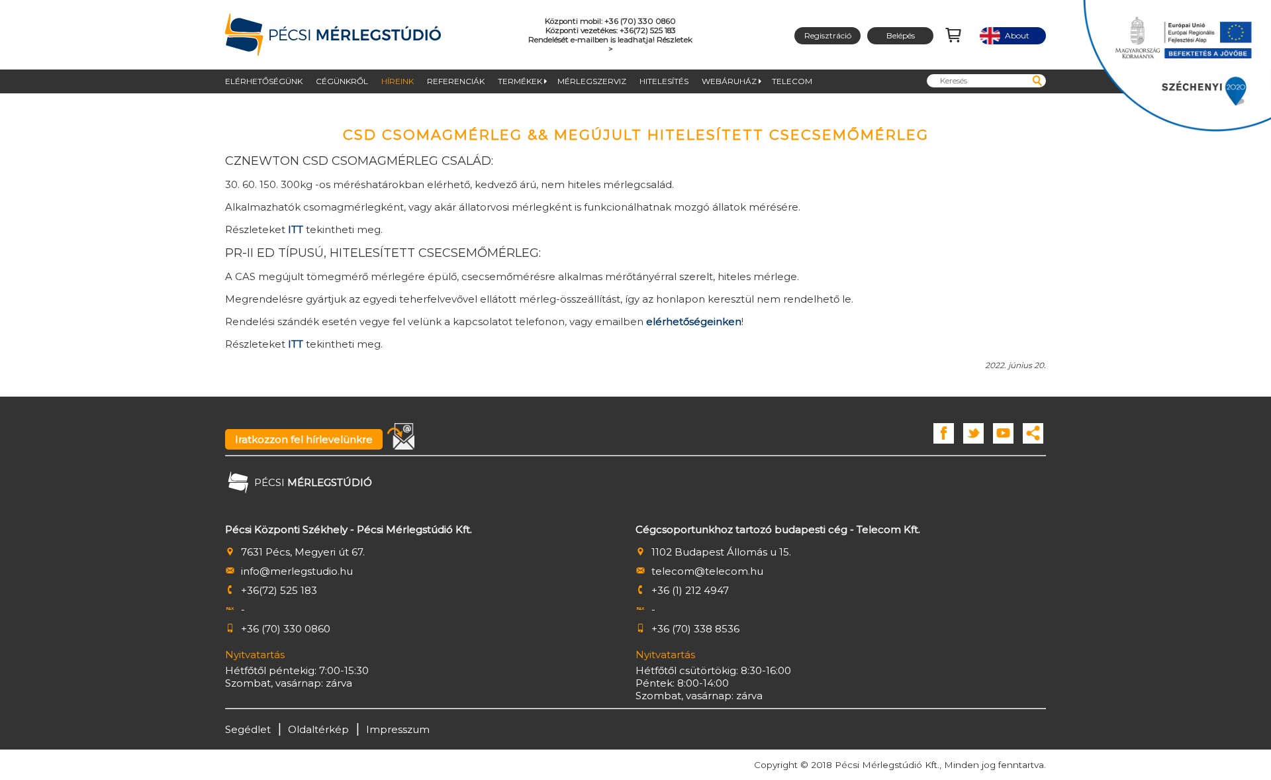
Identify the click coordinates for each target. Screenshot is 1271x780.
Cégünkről (342, 81)
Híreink (397, 81)
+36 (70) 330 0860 (285, 628)
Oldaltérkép (318, 729)
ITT (295, 229)
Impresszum (398, 729)
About (1013, 35)
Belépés (900, 35)
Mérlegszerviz (591, 81)
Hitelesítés (663, 81)
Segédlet (248, 729)
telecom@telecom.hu (707, 571)
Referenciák (456, 81)
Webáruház (729, 81)
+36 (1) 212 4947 (690, 590)
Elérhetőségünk (264, 81)
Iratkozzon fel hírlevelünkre (304, 439)
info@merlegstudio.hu (297, 571)
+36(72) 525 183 (279, 590)
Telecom (792, 81)
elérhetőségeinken (693, 321)
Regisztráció (827, 35)
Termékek (520, 81)
